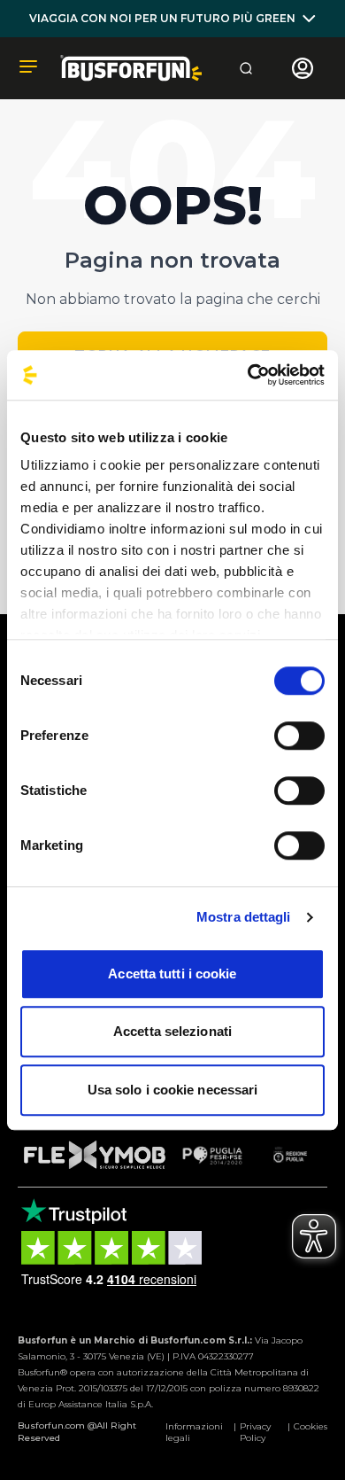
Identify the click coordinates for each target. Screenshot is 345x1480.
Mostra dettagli (243, 916)
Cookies (310, 1426)
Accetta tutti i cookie (172, 973)
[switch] (299, 735)
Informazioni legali (194, 1432)
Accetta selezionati (172, 1031)
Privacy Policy (255, 1432)
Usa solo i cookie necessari (173, 1089)
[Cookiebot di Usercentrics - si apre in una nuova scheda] (248, 374)
